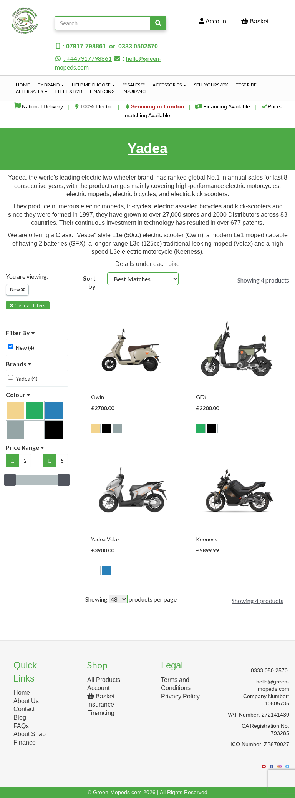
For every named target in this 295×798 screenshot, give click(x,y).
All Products (103, 680)
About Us (26, 701)
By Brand (49, 85)
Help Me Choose (91, 85)
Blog (19, 717)
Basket (258, 21)
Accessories (167, 85)
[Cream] (96, 428)
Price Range (23, 447)
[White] (222, 428)
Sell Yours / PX (211, 85)
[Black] (106, 428)
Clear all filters (29, 305)
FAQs (21, 726)
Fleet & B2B (68, 91)
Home (23, 85)
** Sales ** (134, 85)
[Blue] (106, 570)
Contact (24, 709)
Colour (16, 394)
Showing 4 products (263, 280)
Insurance (135, 91)
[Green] (201, 428)
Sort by (89, 282)
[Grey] (117, 428)
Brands (17, 363)
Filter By (18, 332)
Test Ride (246, 85)
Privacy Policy (180, 696)
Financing (102, 91)
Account (216, 21)
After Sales (30, 91)
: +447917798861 (87, 58)
